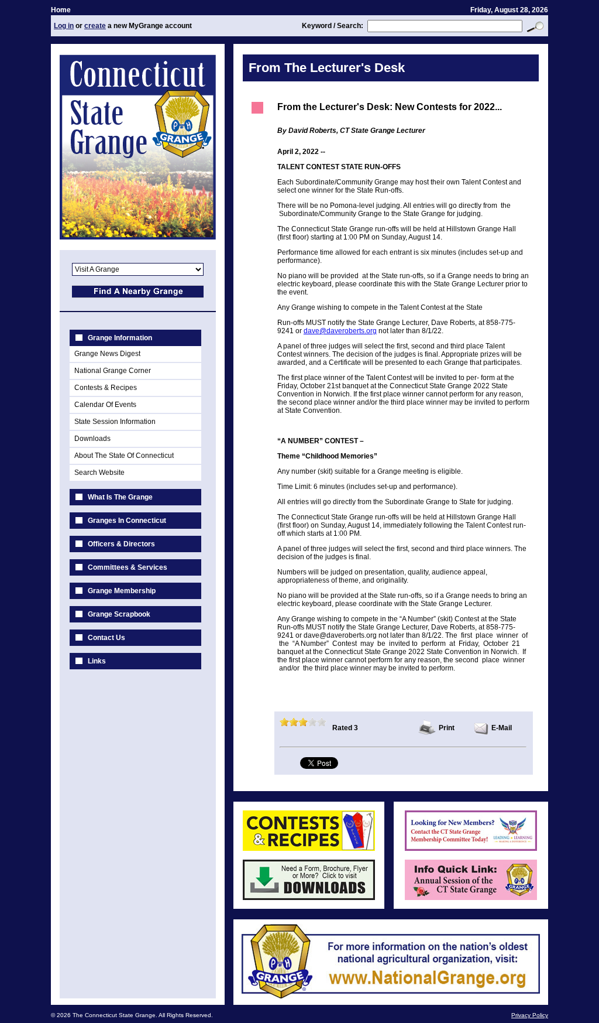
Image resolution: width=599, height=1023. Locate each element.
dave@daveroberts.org (340, 331)
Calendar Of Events (105, 405)
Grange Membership (122, 591)
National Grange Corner (112, 371)
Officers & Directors (121, 544)
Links (97, 661)
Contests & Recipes (105, 388)
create (95, 26)
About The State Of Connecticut (124, 455)
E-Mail (501, 727)
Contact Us (106, 638)
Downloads (92, 438)
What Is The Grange (120, 497)
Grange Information (120, 338)
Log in (64, 26)
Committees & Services (127, 567)
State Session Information (115, 422)
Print (447, 727)
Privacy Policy (529, 1015)
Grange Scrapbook (119, 614)
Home (61, 10)
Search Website (99, 472)
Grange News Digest (107, 354)
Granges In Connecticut (127, 520)
